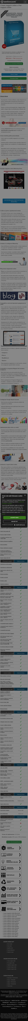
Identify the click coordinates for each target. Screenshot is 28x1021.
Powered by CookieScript (7, 524)
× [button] (24, 495)
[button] (19, 525)
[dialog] (14, 510)
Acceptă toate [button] (14, 517)
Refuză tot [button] (14, 521)
